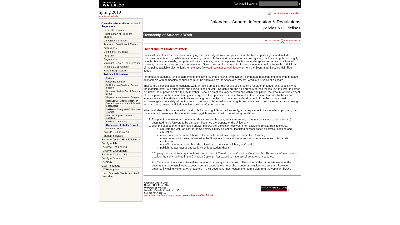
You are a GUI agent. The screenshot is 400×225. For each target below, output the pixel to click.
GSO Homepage (110, 165)
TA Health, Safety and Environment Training (123, 110)
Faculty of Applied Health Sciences (121, 139)
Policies (110, 78)
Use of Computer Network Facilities (119, 116)
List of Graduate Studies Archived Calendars (120, 175)
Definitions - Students (116, 51)
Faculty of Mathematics (114, 154)
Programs (109, 55)
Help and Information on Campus (122, 97)
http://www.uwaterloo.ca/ (169, 195)
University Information (116, 40)
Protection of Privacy (116, 121)
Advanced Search (245, 3)
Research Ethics (114, 128)
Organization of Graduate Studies (118, 35)
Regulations (110, 59)
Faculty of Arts (109, 143)
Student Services (113, 135)
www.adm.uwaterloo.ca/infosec (221, 67)
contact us (149, 195)
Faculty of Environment (114, 150)
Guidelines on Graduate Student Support (122, 86)
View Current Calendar (108, 16)
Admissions (110, 48)
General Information (115, 30)
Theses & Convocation (116, 66)
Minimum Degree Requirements (122, 63)
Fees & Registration (115, 70)
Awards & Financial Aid (117, 132)
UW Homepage (110, 169)
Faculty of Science (111, 158)
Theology (106, 162)
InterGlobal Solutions (206, 195)
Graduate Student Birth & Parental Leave (123, 92)
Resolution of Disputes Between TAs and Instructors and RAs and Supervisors (123, 103)
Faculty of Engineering (114, 147)
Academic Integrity (115, 81)
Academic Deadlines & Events (121, 44)
